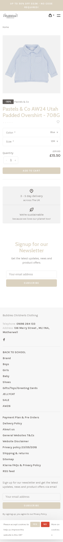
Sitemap (8, 459)
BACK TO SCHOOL (14, 352)
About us (9, 429)
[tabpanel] (31, 64)
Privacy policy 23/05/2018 (20, 447)
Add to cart (31, 170)
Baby (6, 376)
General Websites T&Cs (18, 435)
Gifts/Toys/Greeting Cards (20, 388)
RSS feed (9, 471)
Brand (7, 358)
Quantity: (8, 153)
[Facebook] (4, 340)
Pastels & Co (21, 101)
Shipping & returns (16, 453)
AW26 (6, 406)
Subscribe (31, 282)
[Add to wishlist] (58, 122)
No (45, 524)
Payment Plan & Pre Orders (21, 417)
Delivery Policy (12, 423)
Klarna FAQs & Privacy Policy (22, 465)
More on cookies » (55, 529)
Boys (6, 364)
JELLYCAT (9, 394)
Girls (6, 370)
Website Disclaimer (16, 441)
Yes (35, 524)
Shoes (7, 382)
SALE (6, 400)
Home (6, 27)
